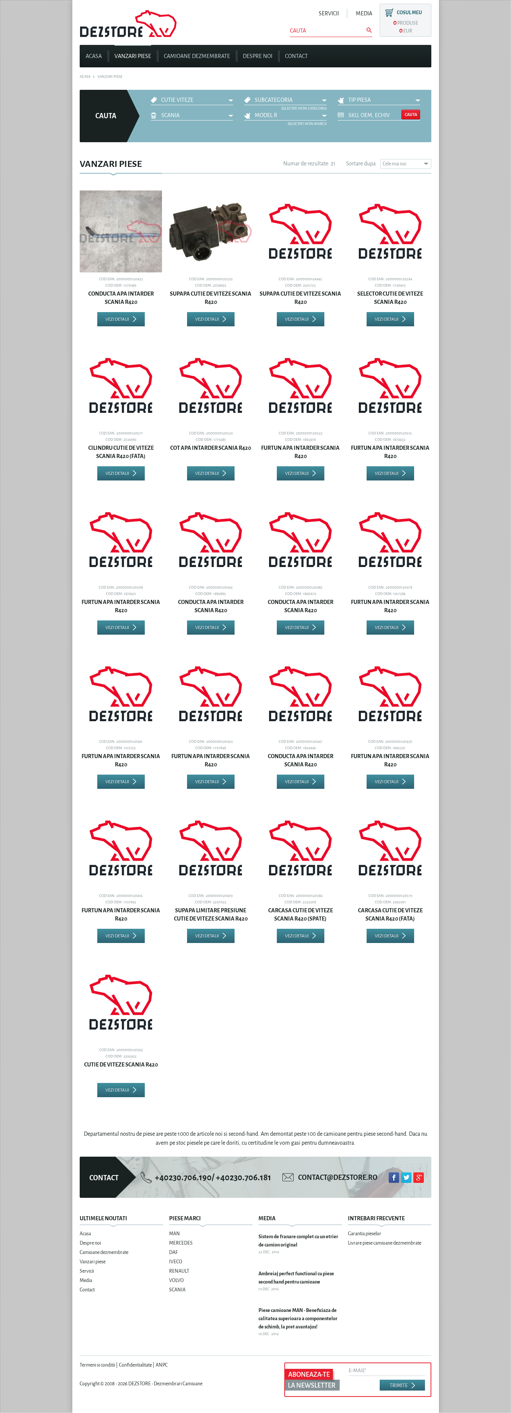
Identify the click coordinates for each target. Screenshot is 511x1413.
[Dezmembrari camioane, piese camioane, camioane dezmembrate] (128, 20)
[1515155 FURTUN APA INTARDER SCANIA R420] (121, 694)
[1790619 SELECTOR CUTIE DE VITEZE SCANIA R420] (390, 231)
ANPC (162, 1365)
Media (364, 13)
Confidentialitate (135, 1365)
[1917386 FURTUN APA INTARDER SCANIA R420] (390, 539)
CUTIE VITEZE (177, 100)
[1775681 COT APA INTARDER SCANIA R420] (210, 385)
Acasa (94, 56)
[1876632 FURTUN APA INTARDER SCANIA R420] (390, 385)
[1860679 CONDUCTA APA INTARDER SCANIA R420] (300, 539)
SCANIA (170, 115)
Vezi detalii (117, 319)
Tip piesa (359, 100)
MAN (174, 1233)
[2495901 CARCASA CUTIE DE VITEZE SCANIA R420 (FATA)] (390, 848)
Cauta (411, 115)
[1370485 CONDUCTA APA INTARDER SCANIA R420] (121, 231)
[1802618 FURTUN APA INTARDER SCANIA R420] (300, 385)
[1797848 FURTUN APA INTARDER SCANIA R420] (210, 694)
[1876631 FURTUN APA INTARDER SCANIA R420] (121, 539)
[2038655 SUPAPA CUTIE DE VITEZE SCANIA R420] (210, 231)
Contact (296, 56)
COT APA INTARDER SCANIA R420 (210, 448)
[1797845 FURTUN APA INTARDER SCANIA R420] (121, 848)
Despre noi (257, 56)
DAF (173, 1252)
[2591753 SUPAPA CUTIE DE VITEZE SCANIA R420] (300, 231)
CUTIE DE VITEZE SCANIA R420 (121, 1064)
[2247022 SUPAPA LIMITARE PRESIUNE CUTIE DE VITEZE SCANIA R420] (210, 848)
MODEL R (266, 115)
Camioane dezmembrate (197, 56)
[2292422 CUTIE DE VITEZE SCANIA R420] (121, 1002)
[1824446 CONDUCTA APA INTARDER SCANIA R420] (300, 694)
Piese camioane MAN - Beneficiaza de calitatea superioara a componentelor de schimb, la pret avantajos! (297, 1318)
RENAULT (179, 1271)
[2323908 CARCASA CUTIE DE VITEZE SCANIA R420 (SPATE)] (300, 848)
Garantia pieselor (364, 1233)
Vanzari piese (132, 56)
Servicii (329, 13)
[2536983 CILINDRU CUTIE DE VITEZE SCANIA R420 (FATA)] (121, 385)
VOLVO (176, 1280)
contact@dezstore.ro (337, 1177)
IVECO (175, 1261)
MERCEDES (181, 1243)
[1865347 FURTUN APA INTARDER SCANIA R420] (390, 694)
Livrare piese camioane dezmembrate (384, 1243)
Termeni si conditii (97, 1365)
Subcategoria (274, 100)
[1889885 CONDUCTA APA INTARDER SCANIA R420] (210, 539)
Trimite (399, 1385)
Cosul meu (409, 12)
